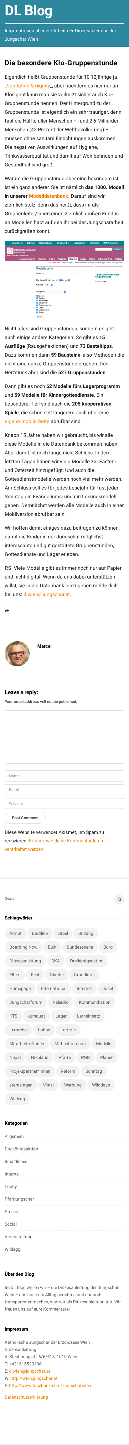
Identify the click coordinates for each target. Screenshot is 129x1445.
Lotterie (68, 1030)
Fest (35, 974)
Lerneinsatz (88, 1016)
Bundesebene (80, 947)
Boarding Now (23, 947)
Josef (107, 988)
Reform (68, 1071)
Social (11, 1224)
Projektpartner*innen (29, 1071)
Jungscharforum (25, 1002)
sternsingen (21, 1085)
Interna (12, 1174)
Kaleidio (61, 1002)
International (53, 988)
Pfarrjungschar (19, 1199)
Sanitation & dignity (28, 86)
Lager (61, 1016)
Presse (11, 1211)
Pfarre (65, 1057)
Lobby (44, 1030)
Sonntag (93, 1071)
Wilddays (101, 1085)
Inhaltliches (16, 1161)
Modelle (103, 1043)
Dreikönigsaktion (87, 961)
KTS (13, 1016)
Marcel (44, 646)
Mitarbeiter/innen (26, 1043)
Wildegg (17, 1099)
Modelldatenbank (48, 196)
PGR (85, 1057)
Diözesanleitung (25, 961)
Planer (106, 1057)
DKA (55, 961)
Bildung (85, 933)
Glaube (57, 974)
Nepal (15, 1057)
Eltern (15, 974)
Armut (15, 933)
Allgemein (14, 1136)
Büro (108, 947)
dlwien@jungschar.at (46, 594)
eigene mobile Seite (27, 421)
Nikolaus (39, 1057)
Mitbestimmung (70, 1043)
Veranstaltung (19, 1236)
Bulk (52, 947)
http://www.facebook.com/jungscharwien (50, 1385)
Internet (84, 988)
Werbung (73, 1085)
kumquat (36, 1016)
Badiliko (40, 933)
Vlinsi (48, 1085)
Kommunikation (95, 1002)
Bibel (63, 933)
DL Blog (29, 11)
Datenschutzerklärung (26, 1397)
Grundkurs (84, 974)
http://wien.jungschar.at (34, 1378)
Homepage (20, 988)
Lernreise (18, 1030)
